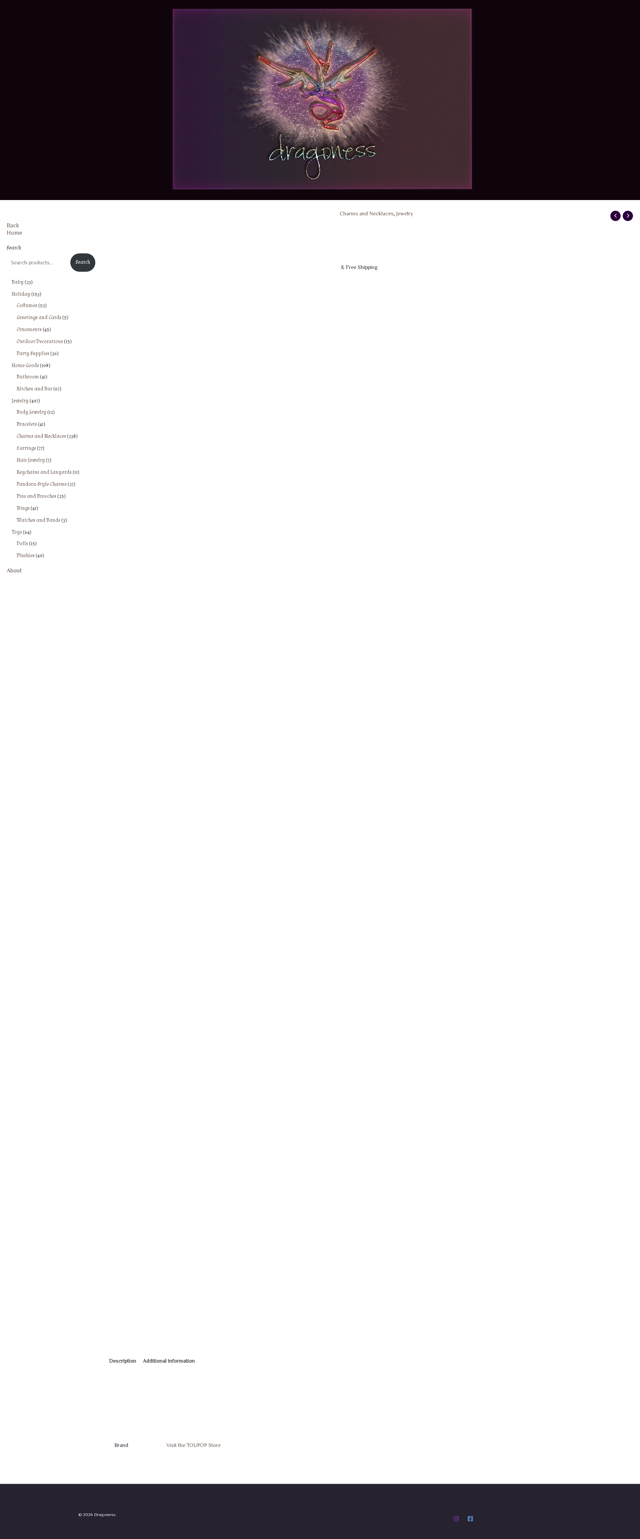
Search (14, 247)
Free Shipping (131, 229)
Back (13, 225)
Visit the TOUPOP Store (193, 1445)
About (14, 570)
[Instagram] (456, 1519)
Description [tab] (122, 1360)
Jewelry (404, 213)
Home (14, 232)
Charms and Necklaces (367, 213)
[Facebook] (470, 1519)
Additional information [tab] (169, 1360)
